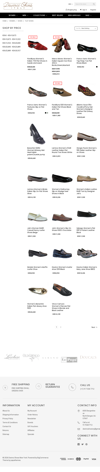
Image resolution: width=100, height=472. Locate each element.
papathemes (16, 460)
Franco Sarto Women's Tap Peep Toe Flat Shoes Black (86, 60)
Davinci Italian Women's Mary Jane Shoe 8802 (87, 268)
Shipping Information (11, 415)
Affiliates (31, 430)
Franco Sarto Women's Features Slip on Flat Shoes (37, 107)
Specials (31, 434)
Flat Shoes (29, 21)
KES (70, 4)
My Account (32, 411)
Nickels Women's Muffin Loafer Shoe (37, 268)
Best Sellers (57, 15)
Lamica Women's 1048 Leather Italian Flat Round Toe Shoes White (62, 150)
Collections (39, 15)
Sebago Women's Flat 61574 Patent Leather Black (86, 230)
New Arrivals (74, 15)
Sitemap (6, 434)
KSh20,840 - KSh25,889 (11, 47)
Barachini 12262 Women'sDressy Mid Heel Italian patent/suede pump (36, 151)
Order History (33, 415)
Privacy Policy (8, 419)
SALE (87, 15)
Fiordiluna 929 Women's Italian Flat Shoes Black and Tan (62, 107)
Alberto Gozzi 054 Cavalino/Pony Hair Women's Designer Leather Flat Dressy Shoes (85, 109)
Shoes (20, 21)
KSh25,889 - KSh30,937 (11, 51)
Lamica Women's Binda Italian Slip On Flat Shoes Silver (37, 191)
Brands (30, 422)
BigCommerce (42, 458)
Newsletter (32, 419)
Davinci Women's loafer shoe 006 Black (62, 268)
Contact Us (7, 426)
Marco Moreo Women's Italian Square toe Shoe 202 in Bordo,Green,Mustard (62, 61)
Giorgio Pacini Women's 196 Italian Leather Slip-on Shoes (87, 150)
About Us (6, 411)
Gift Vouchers (33, 426)
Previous (2, 360)
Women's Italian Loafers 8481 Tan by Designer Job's (87, 191)
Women (12, 15)
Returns (6, 430)
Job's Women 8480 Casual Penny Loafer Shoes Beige (36, 230)
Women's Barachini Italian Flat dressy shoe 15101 (37, 306)
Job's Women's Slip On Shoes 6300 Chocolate (61, 229)
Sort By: (78, 28)
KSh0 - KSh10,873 (9, 35)
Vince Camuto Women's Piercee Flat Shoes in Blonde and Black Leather (61, 307)
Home (5, 21)
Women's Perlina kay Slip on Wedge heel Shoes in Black (61, 191)
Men (25, 15)
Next (93, 327)
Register (93, 10)
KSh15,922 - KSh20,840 (11, 43)
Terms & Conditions (10, 422)
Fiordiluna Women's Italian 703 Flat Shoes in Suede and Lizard (37, 60)
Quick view (37, 53)
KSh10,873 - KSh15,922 (11, 39)
